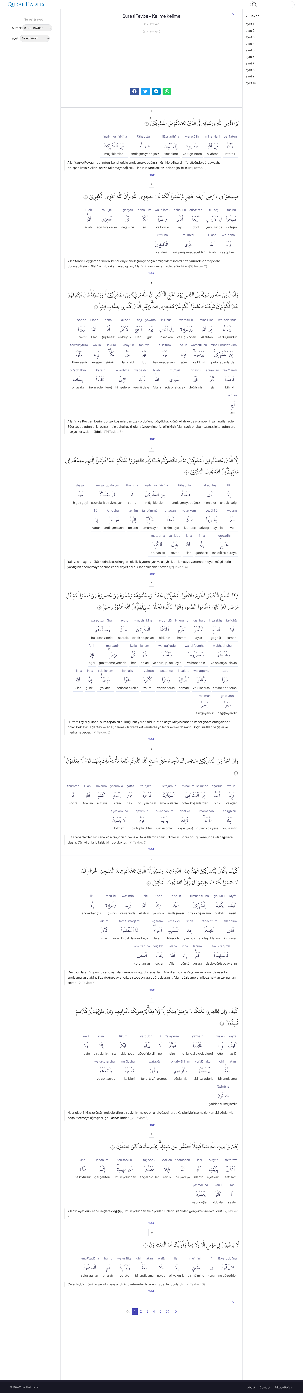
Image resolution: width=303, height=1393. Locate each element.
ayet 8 (250, 70)
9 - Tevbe (253, 16)
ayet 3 (250, 37)
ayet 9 (250, 76)
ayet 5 (250, 50)
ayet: (15, 38)
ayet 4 (250, 43)
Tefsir (151, 174)
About (251, 1387)
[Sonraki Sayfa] (233, 15)
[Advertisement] (21, 98)
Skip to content (5, 5)
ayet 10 (251, 83)
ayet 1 (250, 24)
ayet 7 (250, 63)
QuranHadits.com (29, 1387)
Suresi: (17, 28)
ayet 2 (250, 30)
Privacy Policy (283, 1387)
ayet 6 (250, 57)
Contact (265, 1387)
